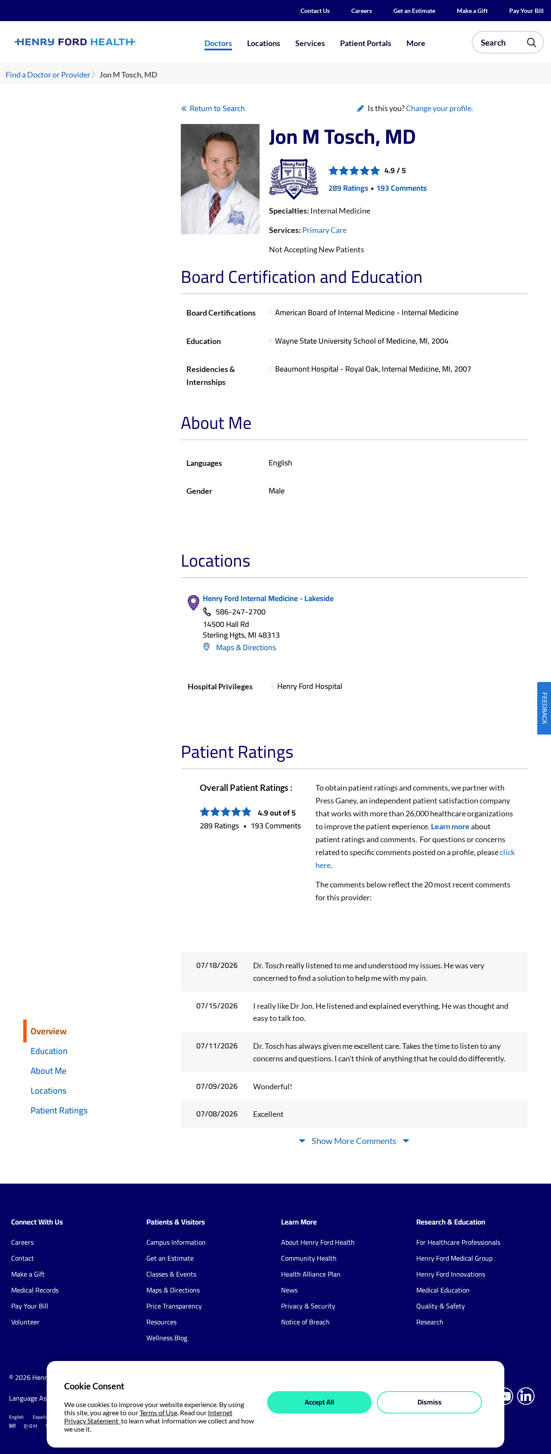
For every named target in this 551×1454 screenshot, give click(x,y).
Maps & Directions (245, 647)
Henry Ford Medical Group (454, 1258)
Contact (22, 1258)
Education (49, 1050)
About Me (48, 1070)
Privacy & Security (308, 1305)
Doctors (218, 43)
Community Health (309, 1258)
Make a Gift (472, 10)
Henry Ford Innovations (450, 1274)
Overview (49, 1031)
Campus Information (176, 1242)
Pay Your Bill (526, 10)
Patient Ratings (59, 1110)
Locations (263, 43)
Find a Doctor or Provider (48, 75)
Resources (161, 1321)
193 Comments (401, 188)
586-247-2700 (241, 612)
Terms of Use (158, 1412)
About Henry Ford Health (318, 1242)
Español (41, 1417)
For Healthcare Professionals (458, 1242)
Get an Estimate (414, 10)
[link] (102, 42)
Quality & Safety (440, 1305)
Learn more (450, 826)
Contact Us (315, 10)
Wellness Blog (166, 1337)
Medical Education (443, 1289)
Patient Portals (365, 43)
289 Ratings (348, 188)
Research (429, 1321)
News (289, 1289)
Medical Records (35, 1289)
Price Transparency (174, 1305)
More (415, 43)
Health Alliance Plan (311, 1274)
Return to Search (217, 108)
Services (310, 43)
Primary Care (324, 230)
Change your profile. (439, 108)
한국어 (30, 1426)
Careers (361, 10)
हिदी (12, 1426)
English (16, 1417)
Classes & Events (171, 1274)
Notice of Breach (305, 1321)
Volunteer (25, 1321)
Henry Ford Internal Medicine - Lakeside (268, 598)
